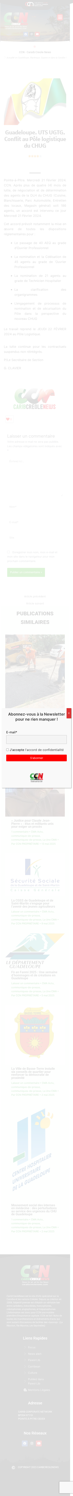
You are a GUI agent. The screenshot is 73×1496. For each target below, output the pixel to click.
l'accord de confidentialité (44, 750)
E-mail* (11, 732)
